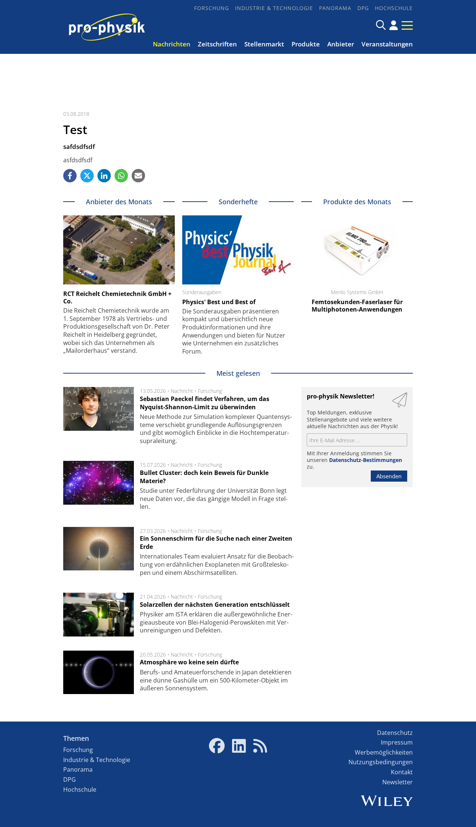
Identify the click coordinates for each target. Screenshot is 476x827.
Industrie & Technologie (274, 8)
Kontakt (402, 772)
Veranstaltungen (387, 44)
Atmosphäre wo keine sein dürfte (189, 662)
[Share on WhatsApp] (121, 175)
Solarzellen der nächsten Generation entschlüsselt (215, 604)
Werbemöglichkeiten (384, 752)
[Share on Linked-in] (104, 175)
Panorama (335, 8)
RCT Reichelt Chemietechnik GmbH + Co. (117, 297)
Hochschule (394, 8)
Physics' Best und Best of (218, 302)
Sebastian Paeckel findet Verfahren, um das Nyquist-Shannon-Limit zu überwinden (204, 403)
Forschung (211, 8)
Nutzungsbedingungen (380, 762)
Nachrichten (171, 44)
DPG (363, 8)
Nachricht (182, 390)
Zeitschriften (217, 44)
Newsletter (397, 782)
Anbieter (340, 44)
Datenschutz (395, 733)
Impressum (397, 742)
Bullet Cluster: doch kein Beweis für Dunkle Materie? (204, 477)
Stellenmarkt (264, 44)
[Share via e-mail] (138, 175)
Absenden (389, 476)
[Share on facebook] (70, 175)
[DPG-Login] (393, 25)
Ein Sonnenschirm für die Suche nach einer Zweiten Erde (216, 542)
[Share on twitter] (87, 175)
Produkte (306, 44)
